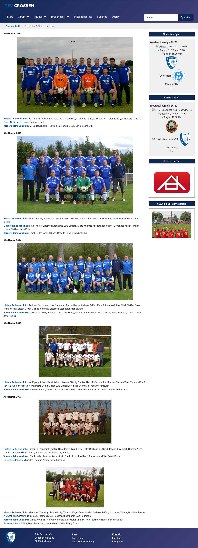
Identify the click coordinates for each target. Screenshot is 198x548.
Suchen (187, 17)
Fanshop (102, 16)
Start (10, 16)
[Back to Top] (193, 543)
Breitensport (58, 16)
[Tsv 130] (11, 537)
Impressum (77, 538)
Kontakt (116, 534)
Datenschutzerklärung (83, 541)
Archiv (116, 16)
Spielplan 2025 (33, 26)
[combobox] (161, 17)
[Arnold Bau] (171, 182)
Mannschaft (13, 26)
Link (74, 534)
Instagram (117, 541)
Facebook (117, 538)
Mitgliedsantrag (83, 16)
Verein (21, 16)
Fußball (38, 16)
